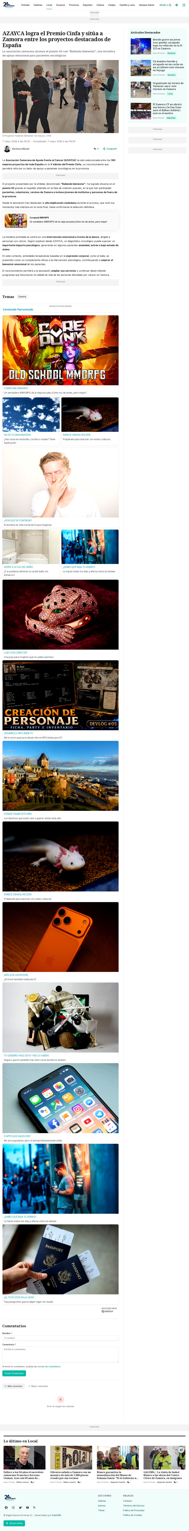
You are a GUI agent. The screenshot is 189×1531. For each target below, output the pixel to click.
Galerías (38, 5)
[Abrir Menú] (184, 5)
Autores (102, 1505)
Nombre (7, 1333)
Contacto (127, 1501)
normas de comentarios (49, 1366)
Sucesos (171, 53)
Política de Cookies (132, 1515)
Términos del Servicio (133, 1505)
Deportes (171, 118)
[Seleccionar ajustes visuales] (176, 5)
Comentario (9, 1344)
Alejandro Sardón (117, 1482)
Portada (25, 5)
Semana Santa (146, 5)
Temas (101, 1510)
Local (171, 93)
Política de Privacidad (133, 1510)
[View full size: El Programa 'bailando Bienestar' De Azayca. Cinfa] (60, 96)
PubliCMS (56, 1515)
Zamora (22, 296)
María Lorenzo (23, 1482)
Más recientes (15, 1386)
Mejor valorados (39, 1386)
